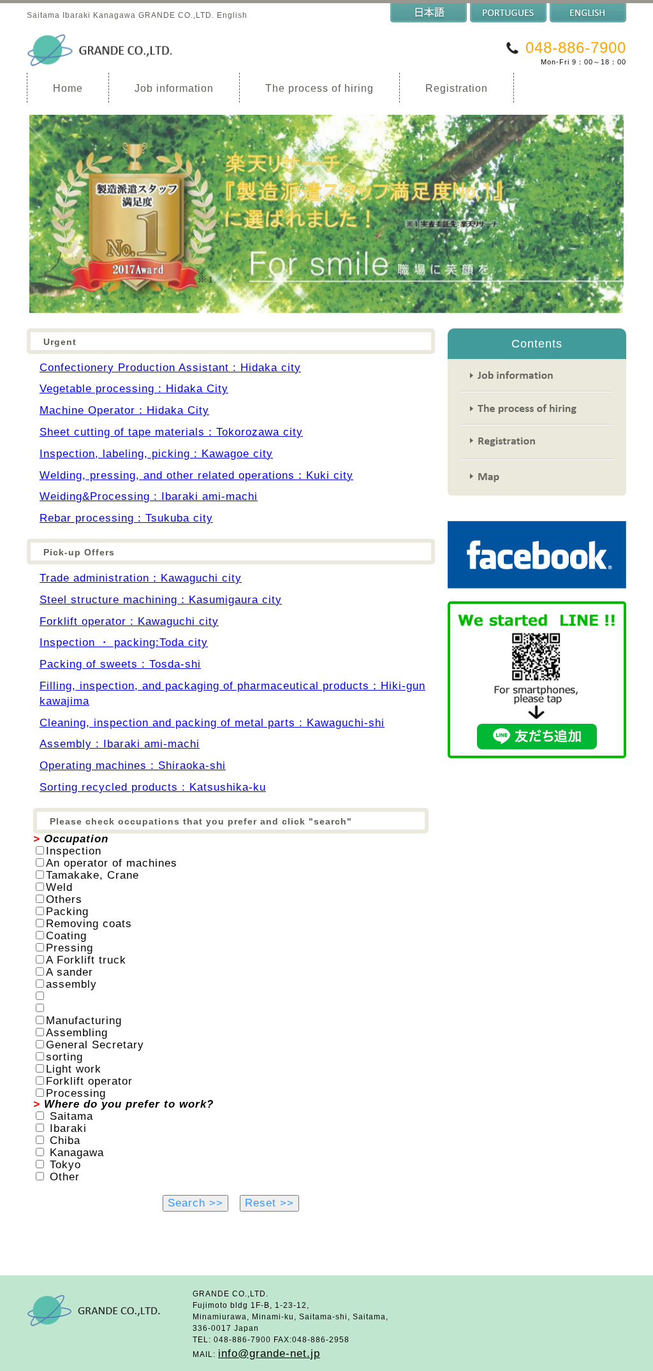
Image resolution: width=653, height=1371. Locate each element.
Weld (59, 887)
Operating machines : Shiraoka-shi (133, 765)
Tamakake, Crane (92, 875)
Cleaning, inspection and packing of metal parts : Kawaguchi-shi (212, 723)
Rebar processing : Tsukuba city (126, 518)
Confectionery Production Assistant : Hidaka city (170, 368)
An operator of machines (111, 863)
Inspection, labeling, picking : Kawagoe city (156, 454)
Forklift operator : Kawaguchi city (129, 621)
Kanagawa (77, 1153)
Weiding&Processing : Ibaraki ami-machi (149, 496)
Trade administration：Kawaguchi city (141, 578)
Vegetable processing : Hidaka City (134, 389)
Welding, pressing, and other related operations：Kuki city (196, 475)
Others (64, 899)
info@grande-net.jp (269, 1353)
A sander (69, 972)
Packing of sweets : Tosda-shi (120, 664)
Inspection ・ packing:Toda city (124, 642)
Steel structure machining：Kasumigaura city (161, 600)
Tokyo (65, 1165)
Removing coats (89, 924)
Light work (73, 1069)
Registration (456, 88)
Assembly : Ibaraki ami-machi (120, 744)
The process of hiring (319, 88)
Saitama (71, 1116)
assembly (71, 984)
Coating (66, 936)
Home (68, 88)
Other (65, 1177)
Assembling (77, 1033)
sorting (64, 1057)
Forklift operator (89, 1081)
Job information (174, 88)
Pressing (69, 948)
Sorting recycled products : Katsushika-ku (153, 787)
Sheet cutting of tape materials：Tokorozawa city (171, 432)
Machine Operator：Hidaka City (124, 410)
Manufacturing (84, 1021)
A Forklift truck (86, 960)
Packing (67, 911)
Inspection (73, 851)
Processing (76, 1093)
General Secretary (95, 1045)
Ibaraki (68, 1128)
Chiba (65, 1140)
